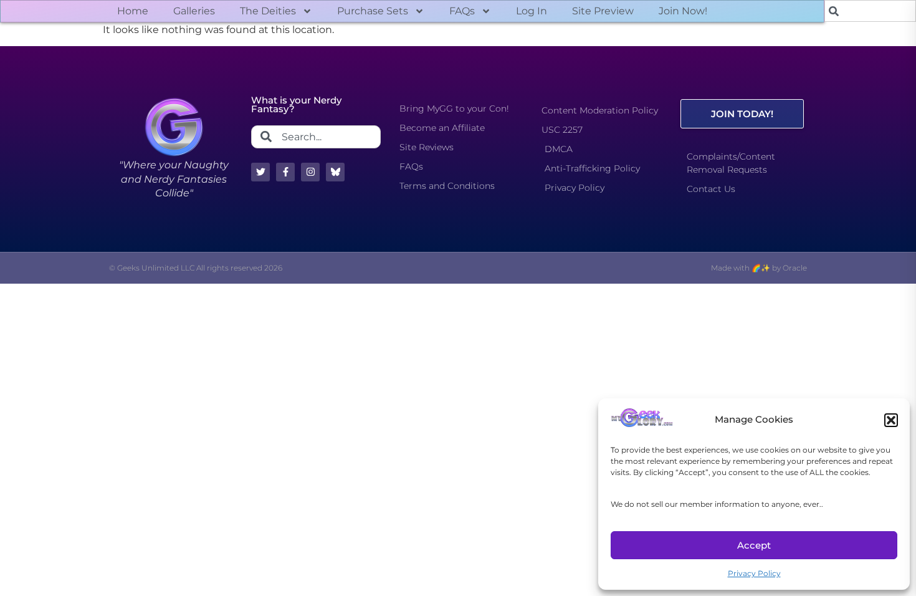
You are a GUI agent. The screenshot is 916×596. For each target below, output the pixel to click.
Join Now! (683, 11)
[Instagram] (310, 172)
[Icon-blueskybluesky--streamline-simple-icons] (335, 172)
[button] (891, 420)
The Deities (268, 11)
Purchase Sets (372, 11)
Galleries (194, 11)
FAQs (462, 11)
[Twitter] (260, 172)
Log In (531, 11)
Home (132, 11)
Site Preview (603, 11)
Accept (754, 545)
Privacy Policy (754, 573)
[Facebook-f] (285, 172)
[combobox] (870, 11)
